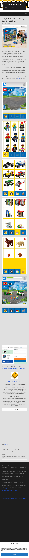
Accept (14, 554)
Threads (21, 368)
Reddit (24, 368)
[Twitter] (13, 409)
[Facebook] (11, 409)
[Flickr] (17, 409)
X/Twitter (9, 368)
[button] (27, 543)
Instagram (15, 368)
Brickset (19, 78)
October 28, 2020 (6, 23)
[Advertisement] (14, 330)
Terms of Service (6, 498)
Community (6, 444)
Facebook (4, 368)
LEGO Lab (4, 50)
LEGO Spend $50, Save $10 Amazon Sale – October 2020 (13, 456)
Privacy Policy (14, 498)
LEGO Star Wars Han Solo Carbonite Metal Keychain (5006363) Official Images (13, 450)
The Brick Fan (14, 4)
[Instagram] (15, 409)
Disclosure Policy (22, 498)
